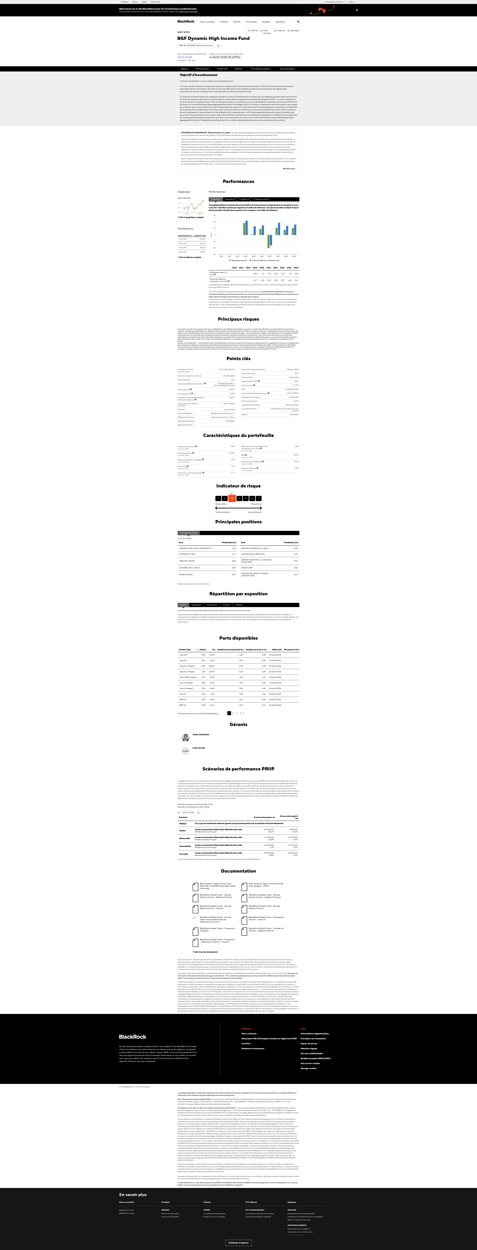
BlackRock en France (126, 1210)
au (179, 812)
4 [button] (240, 713)
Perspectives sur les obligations (299, 1229)
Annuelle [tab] (229, 199)
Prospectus (280, 31)
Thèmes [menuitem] (236, 22)
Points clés (222, 69)
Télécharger (294, 31)
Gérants (238, 69)
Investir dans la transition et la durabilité (259, 1214)
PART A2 (182, 700)
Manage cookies (309, 1069)
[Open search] (298, 21)
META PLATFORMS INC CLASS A (255, 548)
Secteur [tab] (183, 605)
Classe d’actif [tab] (211, 605)
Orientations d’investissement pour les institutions (305, 1217)
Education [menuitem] (280, 22)
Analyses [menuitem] (266, 22)
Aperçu (184, 69)
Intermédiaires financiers (334, 2)
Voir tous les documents (206, 952)
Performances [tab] (217, 192)
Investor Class (185, 650)
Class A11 (183, 660)
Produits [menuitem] (224, 22)
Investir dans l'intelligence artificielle (258, 1217)
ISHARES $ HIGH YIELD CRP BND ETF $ (195, 548)
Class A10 (183, 655)
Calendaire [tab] (215, 199)
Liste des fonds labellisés (170, 1217)
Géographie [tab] (196, 605)
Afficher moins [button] (289, 169)
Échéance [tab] (226, 605)
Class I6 (182, 694)
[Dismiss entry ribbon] (357, 10)
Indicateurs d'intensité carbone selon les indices (205, 976)
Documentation (287, 69)
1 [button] (229, 713)
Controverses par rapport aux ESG (196, 978)
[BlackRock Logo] (133, 1038)
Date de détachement (184, 235)
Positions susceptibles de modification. (194, 584)
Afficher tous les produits (170, 1214)
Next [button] (242, 713)
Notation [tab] (239, 605)
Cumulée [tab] (243, 199)
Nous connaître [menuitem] (207, 22)
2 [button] (233, 713)
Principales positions (260, 69)
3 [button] (236, 713)
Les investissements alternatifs (214, 1214)
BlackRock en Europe (126, 1213)
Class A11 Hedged (187, 666)
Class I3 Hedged (186, 683)
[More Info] (234, 199)
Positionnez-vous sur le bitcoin (214, 1217)
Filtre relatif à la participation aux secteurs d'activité (245, 976)
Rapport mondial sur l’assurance (299, 1220)
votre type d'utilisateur (188, 12)
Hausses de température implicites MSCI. (226, 978)
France (351, 2)
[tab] (192, 206)
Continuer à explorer (238, 1243)
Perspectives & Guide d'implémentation (301, 1214)
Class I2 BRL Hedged (188, 677)
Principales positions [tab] (188, 533)
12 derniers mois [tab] (260, 199)
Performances (202, 69)
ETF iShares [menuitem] (251, 22)
